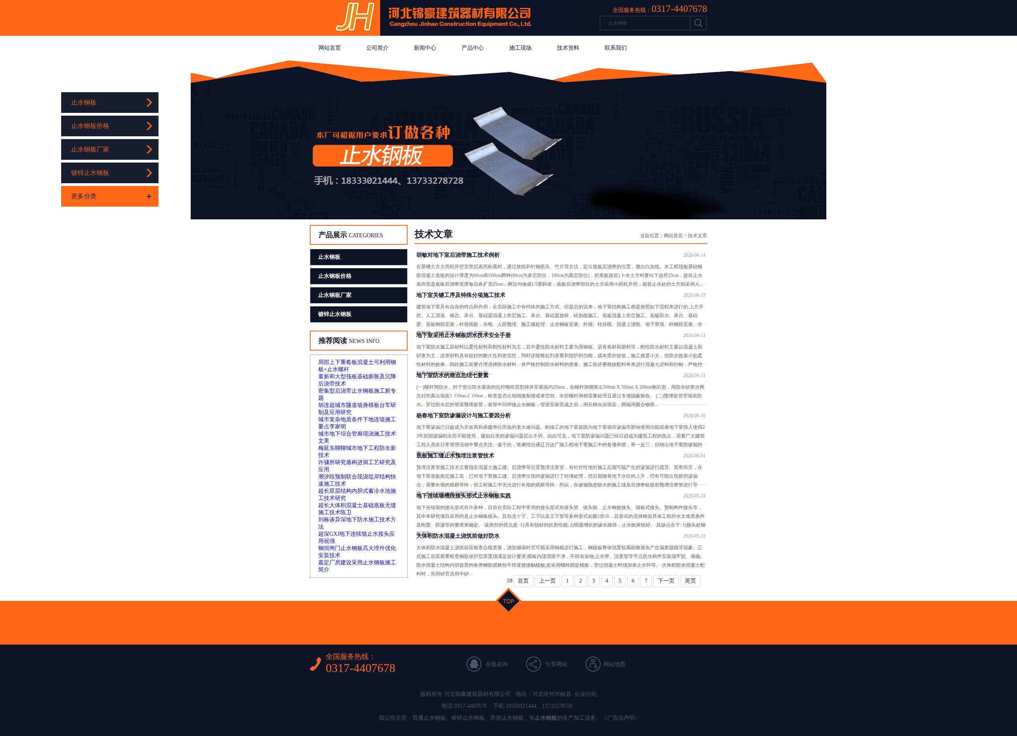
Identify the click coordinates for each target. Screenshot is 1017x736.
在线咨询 (496, 664)
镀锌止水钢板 (90, 172)
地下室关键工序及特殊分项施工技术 (561, 295)
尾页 (690, 581)
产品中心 (473, 48)
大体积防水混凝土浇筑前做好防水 (561, 536)
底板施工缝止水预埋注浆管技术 (561, 456)
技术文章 (697, 235)
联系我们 (616, 48)
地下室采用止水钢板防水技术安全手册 (561, 335)
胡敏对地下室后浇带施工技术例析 (561, 255)
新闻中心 (425, 48)
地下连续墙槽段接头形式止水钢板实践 (561, 496)
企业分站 (585, 694)
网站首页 (330, 48)
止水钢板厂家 (90, 149)
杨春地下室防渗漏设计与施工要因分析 (561, 415)
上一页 (547, 581)
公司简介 (377, 48)
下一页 (666, 581)
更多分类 (84, 196)
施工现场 (520, 48)
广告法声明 (621, 718)
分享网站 (556, 664)
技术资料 (568, 48)
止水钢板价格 (90, 125)
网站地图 (614, 664)
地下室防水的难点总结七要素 (561, 375)
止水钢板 (84, 102)
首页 (523, 581)
